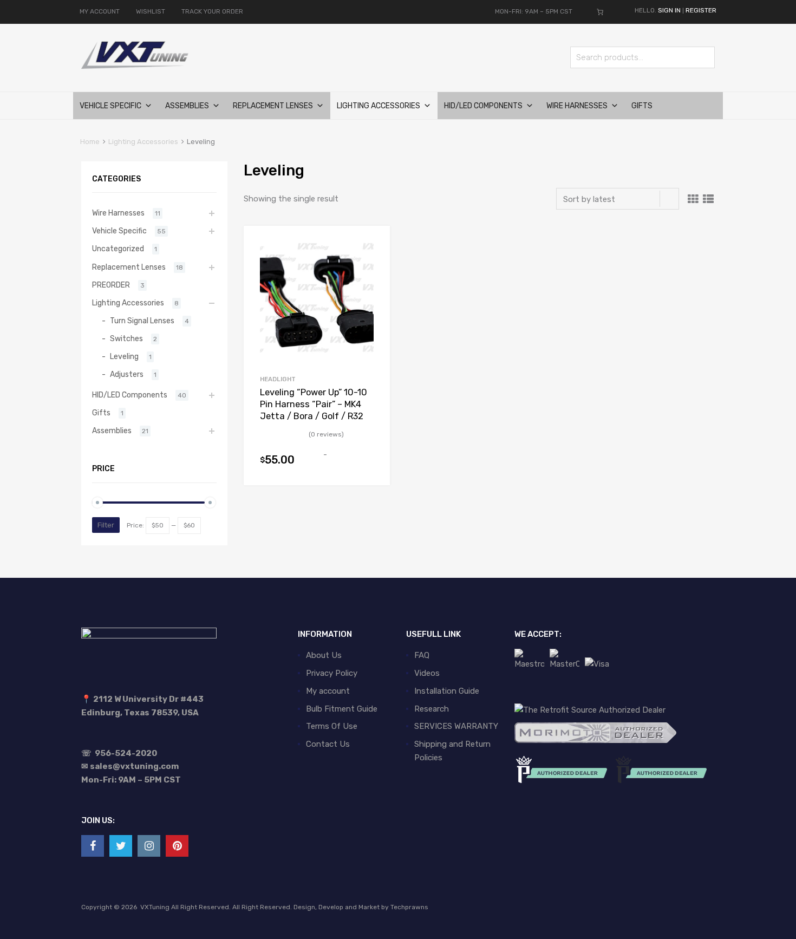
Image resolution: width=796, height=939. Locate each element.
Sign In (669, 10)
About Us (324, 655)
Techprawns (409, 907)
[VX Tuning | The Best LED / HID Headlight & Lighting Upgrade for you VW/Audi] (135, 67)
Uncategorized (118, 248)
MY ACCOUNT (100, 11)
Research (431, 709)
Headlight (278, 379)
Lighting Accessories (378, 105)
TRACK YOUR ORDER (212, 11)
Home (90, 142)
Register (701, 10)
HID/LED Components (483, 105)
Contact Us (328, 744)
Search (704, 59)
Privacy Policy (331, 673)
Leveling (124, 356)
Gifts (642, 105)
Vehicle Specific (110, 105)
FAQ (421, 655)
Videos (427, 673)
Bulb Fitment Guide (341, 709)
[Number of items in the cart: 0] (600, 12)
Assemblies (187, 105)
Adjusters (126, 374)
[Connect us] (92, 845)
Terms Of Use (331, 726)
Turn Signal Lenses (142, 320)
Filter (105, 525)
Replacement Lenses (273, 105)
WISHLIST (150, 11)
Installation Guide (446, 691)
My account (328, 691)
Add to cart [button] (367, 465)
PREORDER (111, 285)
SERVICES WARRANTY (456, 726)
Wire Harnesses (577, 105)
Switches (126, 338)
